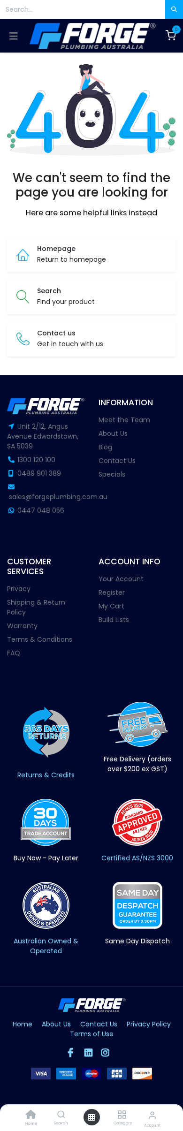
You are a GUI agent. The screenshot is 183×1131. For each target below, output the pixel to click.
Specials (112, 474)
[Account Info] (152, 1115)
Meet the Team (124, 420)
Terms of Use (92, 1034)
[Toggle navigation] (13, 36)
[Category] (121, 1115)
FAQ (13, 653)
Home (22, 1024)
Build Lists (114, 619)
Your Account (121, 579)
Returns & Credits (46, 775)
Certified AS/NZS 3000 (137, 858)
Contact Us (117, 460)
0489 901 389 (39, 473)
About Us (113, 433)
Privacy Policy (149, 1024)
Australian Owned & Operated (46, 946)
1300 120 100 (36, 459)
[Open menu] (91, 1117)
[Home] (31, 1115)
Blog (105, 447)
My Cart (111, 606)
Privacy (18, 588)
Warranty (22, 625)
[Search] (61, 1115)
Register (112, 592)
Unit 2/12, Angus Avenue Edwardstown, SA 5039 (42, 436)
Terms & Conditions (39, 639)
